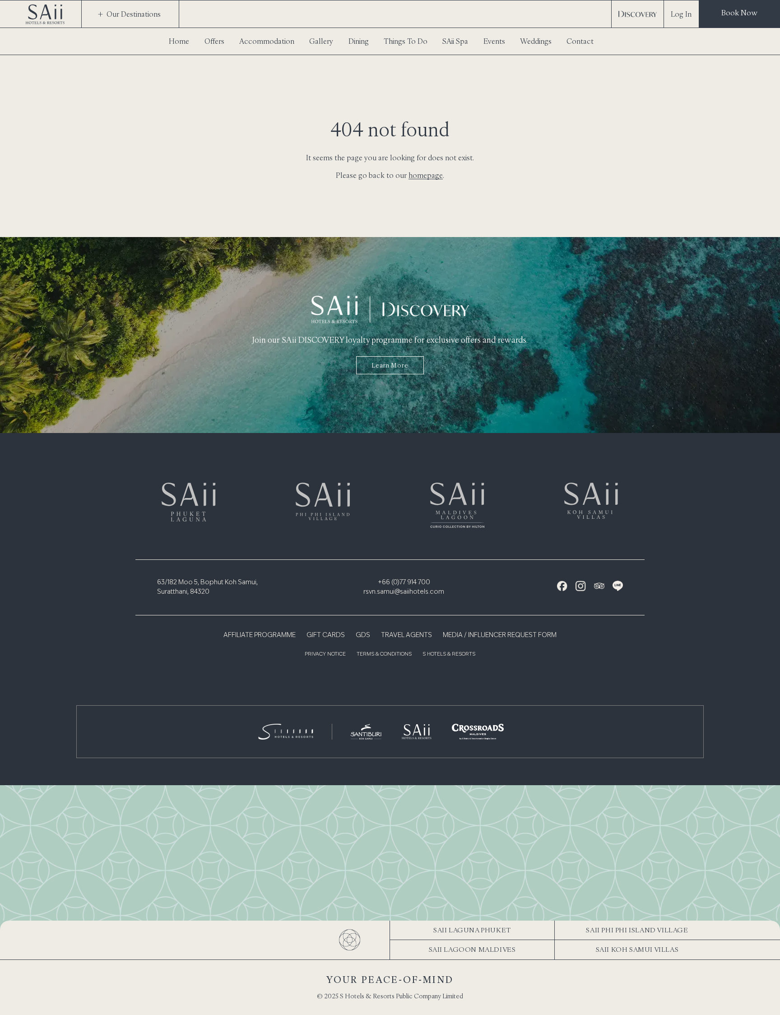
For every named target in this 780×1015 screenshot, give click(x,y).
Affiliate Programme (259, 635)
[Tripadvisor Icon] (599, 586)
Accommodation (266, 41)
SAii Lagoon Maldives (472, 949)
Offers (214, 41)
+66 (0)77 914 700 (404, 582)
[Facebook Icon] (562, 586)
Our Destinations (134, 14)
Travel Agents (406, 635)
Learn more (389, 365)
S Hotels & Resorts (448, 654)
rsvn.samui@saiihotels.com (403, 592)
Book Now (739, 13)
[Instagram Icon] (581, 586)
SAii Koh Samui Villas (637, 949)
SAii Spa (455, 41)
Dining (358, 41)
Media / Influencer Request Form (500, 635)
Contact (580, 41)
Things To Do (405, 41)
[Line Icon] (618, 586)
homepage (426, 175)
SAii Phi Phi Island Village (637, 930)
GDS (363, 635)
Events (494, 41)
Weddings (536, 41)
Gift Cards (325, 635)
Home (179, 41)
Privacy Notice (325, 654)
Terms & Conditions (384, 654)
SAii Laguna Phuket (472, 930)
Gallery (321, 41)
